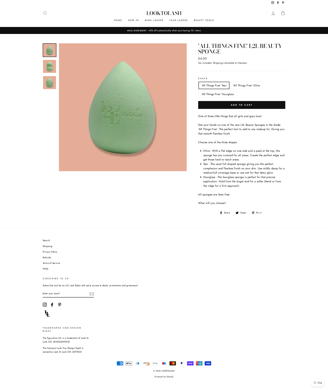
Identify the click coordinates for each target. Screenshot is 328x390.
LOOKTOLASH (164, 13)
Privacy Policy (50, 251)
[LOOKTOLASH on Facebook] (52, 305)
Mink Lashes (154, 20)
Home (118, 20)
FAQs (45, 268)
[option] (164, 30)
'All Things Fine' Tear (214, 85)
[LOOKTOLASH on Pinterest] (60, 305)
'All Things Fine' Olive (246, 85)
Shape (203, 78)
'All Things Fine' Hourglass (217, 94)
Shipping (218, 63)
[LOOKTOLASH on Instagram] (45, 305)
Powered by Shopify (164, 376)
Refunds (47, 257)
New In (133, 20)
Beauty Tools (204, 20)
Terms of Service (51, 263)
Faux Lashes (178, 20)
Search (46, 240)
